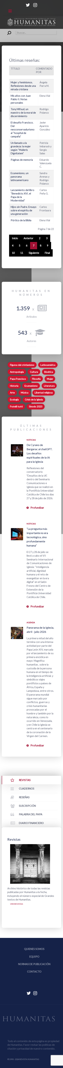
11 (21, 252)
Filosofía (36, 378)
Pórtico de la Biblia (21, 220)
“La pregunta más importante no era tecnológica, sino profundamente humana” (37, 537)
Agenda (31, 622)
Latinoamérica (47, 365)
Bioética (48, 371)
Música (24, 392)
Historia (14, 385)
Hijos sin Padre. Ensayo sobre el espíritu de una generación (23, 210)
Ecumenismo (31, 385)
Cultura (34, 371)
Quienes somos (34, 948)
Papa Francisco (18, 378)
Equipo (34, 956)
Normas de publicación (34, 964)
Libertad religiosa (44, 392)
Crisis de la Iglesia (34, 399)
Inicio (15, 238)
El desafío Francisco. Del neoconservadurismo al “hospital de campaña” (22, 129)
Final (47, 252)
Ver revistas (16, 904)
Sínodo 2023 (35, 406)
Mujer (50, 378)
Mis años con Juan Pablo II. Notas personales (21, 99)
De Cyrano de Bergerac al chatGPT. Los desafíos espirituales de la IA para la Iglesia (39, 453)
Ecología (14, 399)
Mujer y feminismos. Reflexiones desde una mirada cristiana (23, 86)
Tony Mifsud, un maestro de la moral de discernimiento (23, 113)
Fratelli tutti (16, 406)
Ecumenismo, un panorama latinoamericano (20, 177)
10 (13, 252)
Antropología (17, 371)
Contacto (34, 971)
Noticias (31, 440)
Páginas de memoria (22, 159)
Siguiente (34, 252)
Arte (12, 392)
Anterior (28, 238)
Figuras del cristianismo (22, 365)
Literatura (49, 385)
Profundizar (37, 507)
